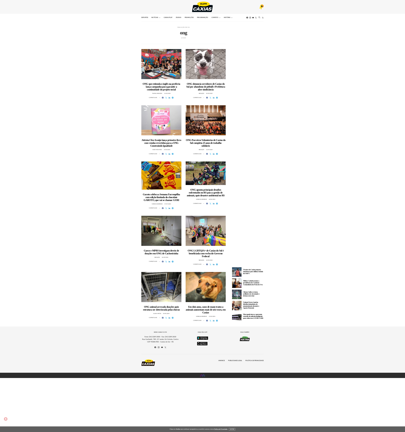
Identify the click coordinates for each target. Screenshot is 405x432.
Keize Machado (157, 149)
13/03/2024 (212, 316)
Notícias (154, 17)
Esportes (144, 17)
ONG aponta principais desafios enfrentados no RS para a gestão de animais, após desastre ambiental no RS (206, 192)
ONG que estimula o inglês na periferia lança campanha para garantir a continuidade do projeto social (161, 86)
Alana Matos (157, 313)
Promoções (189, 17)
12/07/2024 (209, 149)
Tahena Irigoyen (157, 93)
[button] (263, 17)
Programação (202, 17)
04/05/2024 (166, 313)
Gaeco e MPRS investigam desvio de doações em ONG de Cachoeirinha (161, 252)
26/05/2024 (165, 257)
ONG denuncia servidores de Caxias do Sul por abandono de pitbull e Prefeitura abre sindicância (205, 86)
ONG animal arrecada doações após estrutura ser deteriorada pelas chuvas (161, 308)
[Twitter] (256, 17)
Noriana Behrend (157, 204)
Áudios (178, 17)
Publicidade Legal (235, 360)
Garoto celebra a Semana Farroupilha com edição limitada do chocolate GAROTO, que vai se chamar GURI (161, 197)
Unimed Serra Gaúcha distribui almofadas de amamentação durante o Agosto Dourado (251, 305)
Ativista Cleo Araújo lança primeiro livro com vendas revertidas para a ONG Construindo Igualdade (161, 143)
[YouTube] (253, 17)
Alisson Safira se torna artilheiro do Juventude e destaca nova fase (251, 294)
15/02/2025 (167, 149)
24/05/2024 (209, 260)
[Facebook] (247, 17)
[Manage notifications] (5, 419)
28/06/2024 (212, 199)
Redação (201, 93)
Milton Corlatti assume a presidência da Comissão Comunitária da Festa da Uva (253, 283)
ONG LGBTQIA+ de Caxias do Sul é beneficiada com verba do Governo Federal (206, 253)
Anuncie (221, 360)
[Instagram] (250, 17)
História (227, 17)
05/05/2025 (209, 93)
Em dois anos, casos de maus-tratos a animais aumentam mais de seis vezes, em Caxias (205, 309)
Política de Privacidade (254, 360)
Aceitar (232, 429)
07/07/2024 (168, 204)
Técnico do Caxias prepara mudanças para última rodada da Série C (253, 271)
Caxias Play (168, 17)
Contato (214, 17)
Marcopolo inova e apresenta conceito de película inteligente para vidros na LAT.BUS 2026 (253, 316)
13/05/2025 (167, 93)
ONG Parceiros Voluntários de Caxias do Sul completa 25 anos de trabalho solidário (205, 143)
